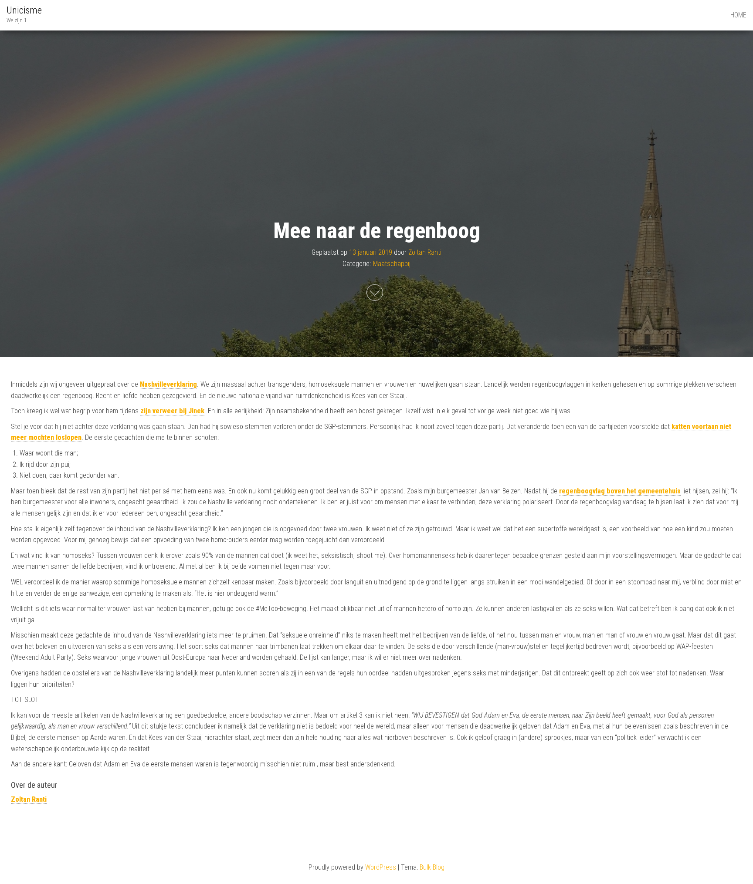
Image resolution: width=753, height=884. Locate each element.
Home (738, 15)
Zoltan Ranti (424, 252)
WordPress (380, 867)
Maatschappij (391, 263)
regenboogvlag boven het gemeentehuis (620, 491)
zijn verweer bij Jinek (172, 411)
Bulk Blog (432, 867)
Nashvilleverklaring (168, 384)
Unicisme (24, 10)
